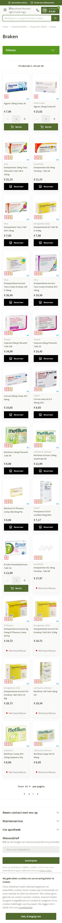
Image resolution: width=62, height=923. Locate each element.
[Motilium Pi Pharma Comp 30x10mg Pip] (16, 491)
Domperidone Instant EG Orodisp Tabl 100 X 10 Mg (16, 695)
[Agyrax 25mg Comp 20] (16, 87)
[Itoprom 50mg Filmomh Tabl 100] (16, 323)
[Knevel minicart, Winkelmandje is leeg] (45, 10)
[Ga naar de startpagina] (22, 10)
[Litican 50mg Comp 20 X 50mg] (16, 379)
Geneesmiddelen (19, 26)
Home (5, 26)
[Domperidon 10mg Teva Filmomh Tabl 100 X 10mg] (16, 147)
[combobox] (27, 18)
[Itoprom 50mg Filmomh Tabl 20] (45, 323)
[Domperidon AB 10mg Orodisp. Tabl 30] (45, 147)
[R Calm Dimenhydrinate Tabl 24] (16, 548)
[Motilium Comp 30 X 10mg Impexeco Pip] (16, 734)
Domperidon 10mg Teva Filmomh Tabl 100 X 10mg (15, 171)
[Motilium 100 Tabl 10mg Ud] (45, 671)
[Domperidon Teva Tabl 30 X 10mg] (16, 207)
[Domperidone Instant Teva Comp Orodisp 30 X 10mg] (45, 263)
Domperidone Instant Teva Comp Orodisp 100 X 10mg (15, 287)
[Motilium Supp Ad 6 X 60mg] (45, 734)
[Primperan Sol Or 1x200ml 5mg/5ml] (45, 491)
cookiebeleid (25, 907)
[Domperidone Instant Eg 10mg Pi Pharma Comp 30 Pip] (16, 609)
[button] (31, 50)
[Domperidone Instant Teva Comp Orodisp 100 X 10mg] (16, 263)
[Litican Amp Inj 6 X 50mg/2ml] (45, 379)
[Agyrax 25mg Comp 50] (45, 87)
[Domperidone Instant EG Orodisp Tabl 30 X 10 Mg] (45, 609)
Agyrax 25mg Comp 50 (44, 106)
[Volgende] (37, 794)
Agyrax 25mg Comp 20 (15, 103)
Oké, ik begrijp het (31, 916)
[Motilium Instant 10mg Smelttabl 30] (45, 435)
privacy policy (45, 870)
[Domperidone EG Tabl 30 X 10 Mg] (45, 207)
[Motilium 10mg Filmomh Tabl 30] (16, 435)
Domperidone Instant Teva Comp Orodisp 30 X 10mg (46, 287)
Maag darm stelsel (38, 26)
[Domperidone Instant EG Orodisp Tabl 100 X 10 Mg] (16, 671)
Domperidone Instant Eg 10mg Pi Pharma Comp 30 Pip (16, 632)
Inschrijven (31, 860)
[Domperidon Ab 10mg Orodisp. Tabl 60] (45, 548)
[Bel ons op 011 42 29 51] (37, 10)
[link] (25, 794)
